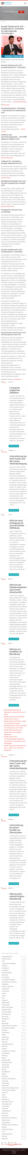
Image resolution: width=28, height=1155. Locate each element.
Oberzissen (14, 1065)
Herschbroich (14, 1014)
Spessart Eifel (14, 1009)
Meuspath (14, 1023)
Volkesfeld (14, 984)
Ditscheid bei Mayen (14, 1028)
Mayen (14, 1058)
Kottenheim (14, 1083)
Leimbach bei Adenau (14, 1051)
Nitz (14, 998)
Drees (14, 996)
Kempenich (14, 989)
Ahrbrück (14, 1076)
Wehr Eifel (14, 1039)
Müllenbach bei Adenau (14, 1118)
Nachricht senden (14, 446)
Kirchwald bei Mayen (14, 979)
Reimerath (14, 1085)
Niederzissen (14, 1120)
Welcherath (14, 1067)
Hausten (14, 966)
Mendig (14, 1127)
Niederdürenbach (14, 1044)
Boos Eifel (14, 1016)
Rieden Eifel (14, 1002)
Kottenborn (14, 1106)
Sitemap (13, 1151)
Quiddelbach (14, 1072)
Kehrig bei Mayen (14, 1129)
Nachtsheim (14, 1005)
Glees (14, 1095)
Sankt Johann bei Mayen (14, 1026)
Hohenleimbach (14, 973)
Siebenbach (14, 968)
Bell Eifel (14, 1046)
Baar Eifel (14, 975)
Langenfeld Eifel (14, 956)
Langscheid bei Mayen (14, 963)
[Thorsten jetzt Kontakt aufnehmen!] (4, 453)
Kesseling (14, 1081)
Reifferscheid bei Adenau (14, 1125)
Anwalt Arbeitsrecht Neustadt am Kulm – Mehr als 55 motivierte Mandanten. (15, 748)
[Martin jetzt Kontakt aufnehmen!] (4, 890)
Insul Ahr (14, 1092)
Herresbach (14, 977)
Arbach (14, 1074)
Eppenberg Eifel (14, 1134)
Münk (14, 1035)
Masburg (14, 1138)
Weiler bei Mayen (14, 1007)
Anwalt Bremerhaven (20, 102)
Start (2, 21)
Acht (14, 961)
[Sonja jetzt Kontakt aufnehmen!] (4, 384)
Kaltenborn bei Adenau (14, 982)
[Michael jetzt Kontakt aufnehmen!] (4, 821)
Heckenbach (14, 1032)
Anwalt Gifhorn (6, 178)
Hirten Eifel (14, 991)
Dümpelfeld (14, 1053)
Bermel (14, 1069)
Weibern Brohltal (14, 986)
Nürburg (14, 1055)
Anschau (14, 1030)
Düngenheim (14, 1122)
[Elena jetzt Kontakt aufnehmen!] (4, 581)
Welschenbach (14, 959)
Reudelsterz (14, 1019)
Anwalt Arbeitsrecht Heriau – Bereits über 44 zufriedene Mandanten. (13, 732)
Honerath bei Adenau (14, 1090)
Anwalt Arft (18, 379)
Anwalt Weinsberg (7, 158)
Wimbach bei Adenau (14, 1078)
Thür (14, 1131)
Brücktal (14, 1042)
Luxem (14, 993)
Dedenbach (14, 1099)
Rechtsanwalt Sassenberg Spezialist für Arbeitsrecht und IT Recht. (15, 712)
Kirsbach (14, 1000)
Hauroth (14, 1136)
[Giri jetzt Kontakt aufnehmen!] (4, 517)
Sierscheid (14, 1115)
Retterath (14, 1108)
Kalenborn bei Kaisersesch (14, 1088)
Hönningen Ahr (14, 1104)
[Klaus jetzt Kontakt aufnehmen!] (4, 645)
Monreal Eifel (14, 1060)
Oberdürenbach (14, 1062)
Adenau (14, 1049)
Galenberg (14, 1037)
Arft (13, 382)
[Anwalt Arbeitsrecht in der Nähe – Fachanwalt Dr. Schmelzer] (6, 3)
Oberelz (14, 1097)
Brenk (14, 1021)
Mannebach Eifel (14, 1102)
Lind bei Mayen (14, 1012)
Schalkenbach (14, 1111)
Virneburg (14, 970)
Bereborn (14, 1113)
